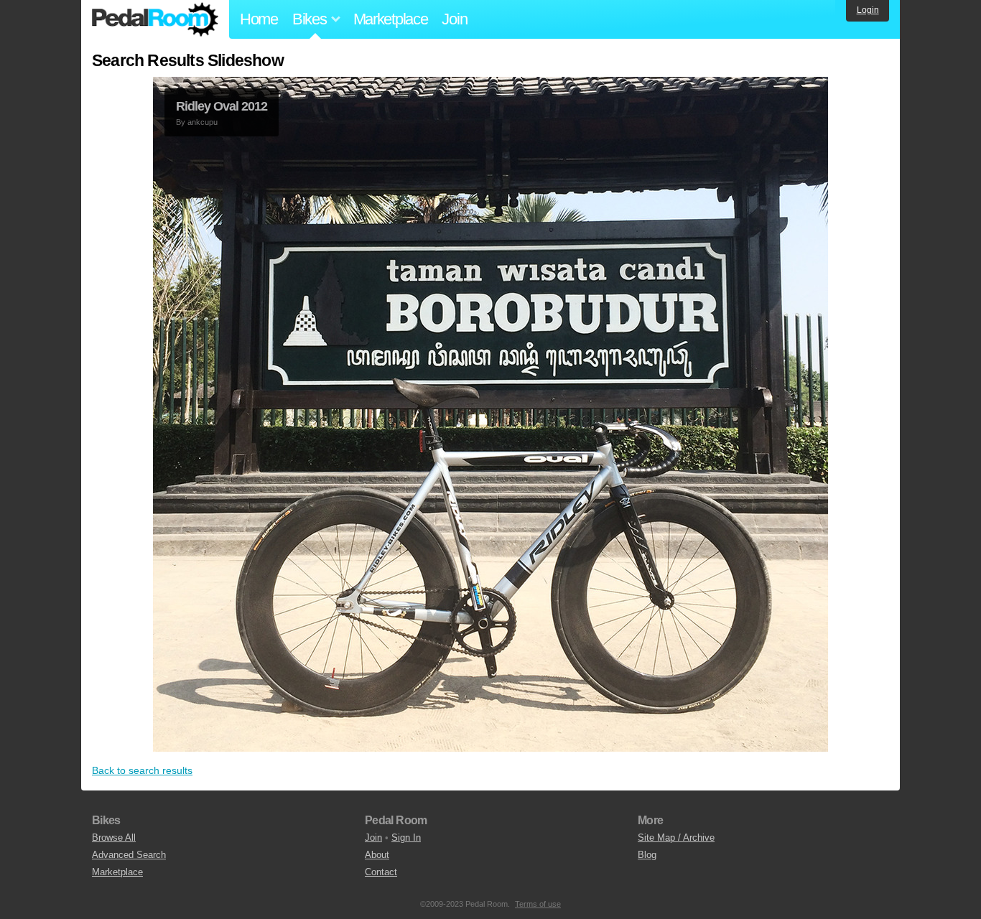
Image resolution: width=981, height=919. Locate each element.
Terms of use (538, 904)
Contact (381, 872)
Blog (647, 854)
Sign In (406, 837)
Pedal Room (155, 19)
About (377, 854)
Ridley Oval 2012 (221, 106)
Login (868, 10)
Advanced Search (129, 854)
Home (259, 19)
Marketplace (390, 19)
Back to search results (142, 770)
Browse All (114, 837)
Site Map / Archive (676, 837)
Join (454, 19)
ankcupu (202, 122)
